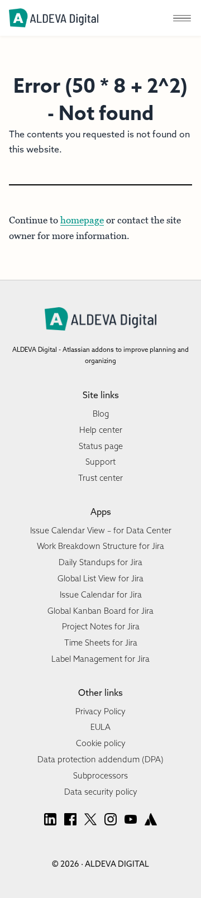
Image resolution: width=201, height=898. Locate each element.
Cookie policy (101, 743)
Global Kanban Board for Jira (100, 611)
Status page (101, 446)
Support (100, 462)
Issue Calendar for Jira (101, 595)
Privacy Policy (100, 711)
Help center (100, 430)
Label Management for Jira (100, 659)
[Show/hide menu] (182, 18)
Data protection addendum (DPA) (100, 759)
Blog (101, 414)
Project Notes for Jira (101, 627)
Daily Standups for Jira (100, 562)
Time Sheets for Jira (100, 643)
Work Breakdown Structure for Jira (100, 546)
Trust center (100, 478)
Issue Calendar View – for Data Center (100, 531)
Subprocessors (100, 776)
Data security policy (100, 792)
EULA (100, 727)
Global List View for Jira (100, 579)
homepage (82, 220)
